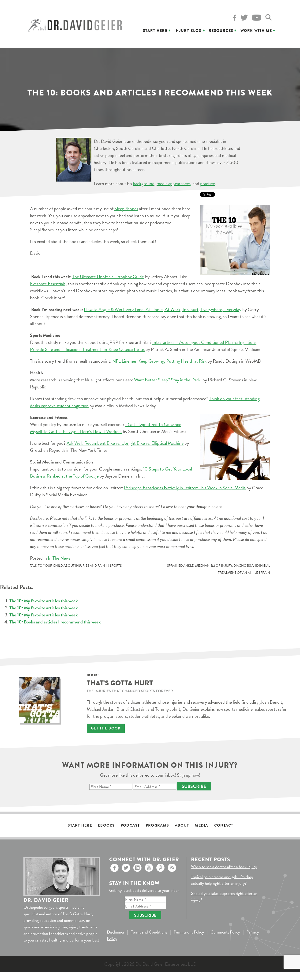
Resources (221, 30)
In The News (59, 558)
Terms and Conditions (149, 932)
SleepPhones (126, 208)
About (182, 825)
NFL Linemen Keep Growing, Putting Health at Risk (159, 360)
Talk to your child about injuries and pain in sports (76, 565)
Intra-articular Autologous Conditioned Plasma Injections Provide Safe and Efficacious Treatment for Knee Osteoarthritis (143, 346)
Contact (223, 825)
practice (207, 183)
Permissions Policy (189, 932)
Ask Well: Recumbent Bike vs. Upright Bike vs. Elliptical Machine (125, 443)
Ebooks (106, 825)
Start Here (155, 30)
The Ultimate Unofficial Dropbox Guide (108, 276)
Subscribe (194, 786)
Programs (157, 825)
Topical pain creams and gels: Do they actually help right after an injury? (222, 879)
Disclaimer (115, 932)
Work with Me (256, 30)
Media (201, 825)
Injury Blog (188, 30)
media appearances (174, 183)
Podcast (130, 825)
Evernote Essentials (47, 283)
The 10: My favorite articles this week (43, 600)
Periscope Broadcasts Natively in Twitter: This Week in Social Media (185, 487)
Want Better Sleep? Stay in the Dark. (168, 379)
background (143, 183)
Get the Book (105, 728)
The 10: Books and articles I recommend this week (55, 621)
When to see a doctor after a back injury (224, 866)
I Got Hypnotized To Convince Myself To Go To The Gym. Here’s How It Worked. (105, 428)
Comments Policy (225, 932)
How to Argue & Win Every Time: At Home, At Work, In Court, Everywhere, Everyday (162, 309)
